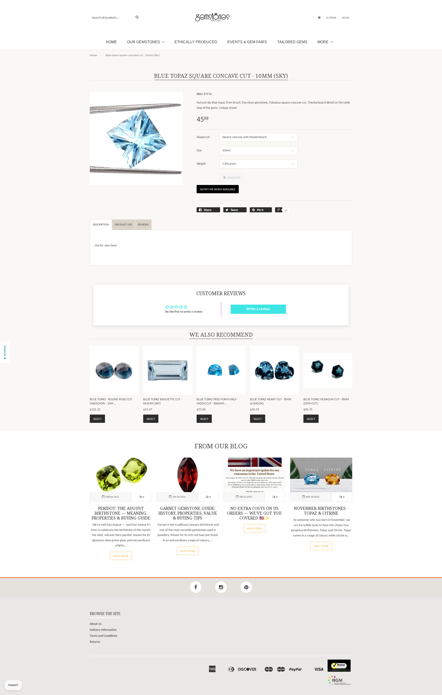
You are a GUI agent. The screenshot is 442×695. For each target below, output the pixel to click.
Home (111, 42)
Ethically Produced (195, 42)
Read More (120, 556)
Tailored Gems (292, 42)
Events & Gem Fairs (247, 42)
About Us (96, 624)
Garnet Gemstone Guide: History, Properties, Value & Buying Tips (187, 513)
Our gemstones (144, 42)
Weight (201, 164)
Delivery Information (103, 630)
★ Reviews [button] (4, 352)
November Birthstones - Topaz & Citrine (321, 511)
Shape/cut (203, 137)
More (323, 42)
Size (199, 150)
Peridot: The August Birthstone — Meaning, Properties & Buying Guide (121, 513)
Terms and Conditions (103, 636)
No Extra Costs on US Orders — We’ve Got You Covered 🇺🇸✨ (254, 513)
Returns (95, 642)
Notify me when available (217, 189)
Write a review (258, 309)
